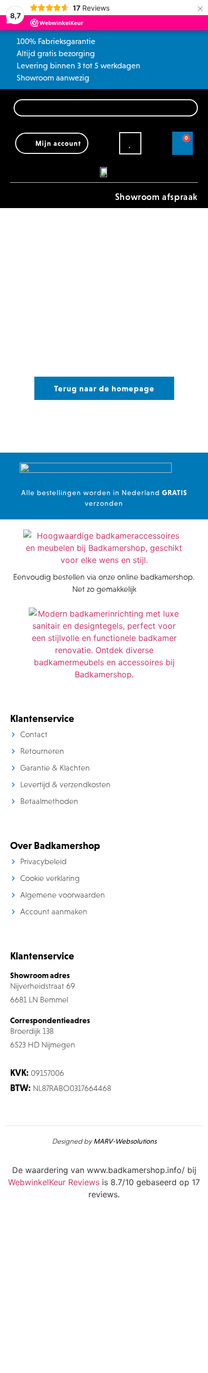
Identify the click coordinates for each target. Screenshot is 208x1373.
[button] (13, 190)
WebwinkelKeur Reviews (53, 1182)
